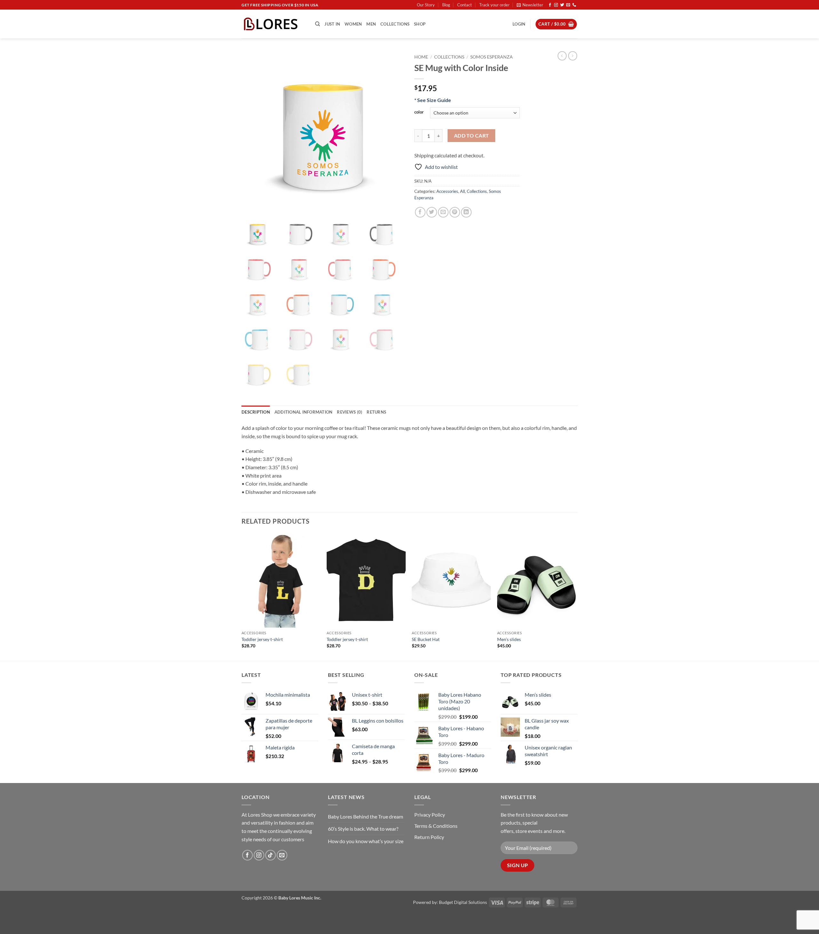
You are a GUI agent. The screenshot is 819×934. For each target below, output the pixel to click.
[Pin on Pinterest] (454, 212)
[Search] (317, 24)
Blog (446, 4)
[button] (530, 5)
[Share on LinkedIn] (466, 212)
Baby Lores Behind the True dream (365, 816)
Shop (419, 24)
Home (421, 56)
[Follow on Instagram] (556, 5)
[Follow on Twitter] (562, 5)
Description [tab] (256, 412)
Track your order (494, 4)
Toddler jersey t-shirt (262, 639)
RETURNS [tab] (376, 412)
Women (353, 24)
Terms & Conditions (435, 826)
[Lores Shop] (274, 24)
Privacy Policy (429, 814)
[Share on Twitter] (431, 212)
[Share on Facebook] (420, 212)
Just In (332, 24)
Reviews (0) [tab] (349, 412)
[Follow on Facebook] (550, 5)
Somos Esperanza (491, 56)
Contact (464, 4)
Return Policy (429, 837)
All (462, 191)
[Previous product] (572, 55)
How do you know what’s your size (365, 841)
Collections (395, 24)
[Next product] (562, 55)
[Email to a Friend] (443, 212)
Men (371, 24)
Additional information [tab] (303, 412)
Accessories (447, 191)
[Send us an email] (568, 5)
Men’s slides (509, 639)
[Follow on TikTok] (270, 855)
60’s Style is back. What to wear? (363, 829)
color (419, 112)
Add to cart (471, 136)
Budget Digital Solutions (463, 902)
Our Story (426, 4)
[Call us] (574, 5)
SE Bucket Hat (426, 639)
